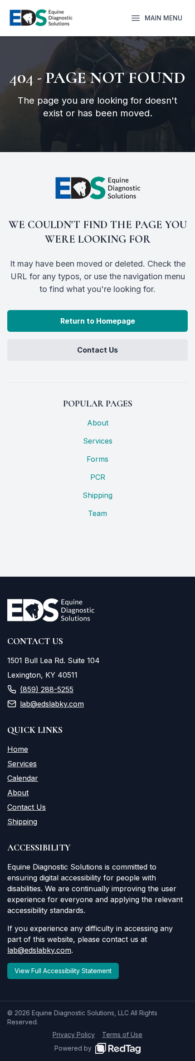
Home (17, 749)
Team (97, 513)
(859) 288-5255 (46, 689)
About (97, 422)
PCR (97, 477)
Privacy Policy (74, 1034)
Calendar (22, 778)
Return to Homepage (97, 320)
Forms (97, 459)
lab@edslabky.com (52, 703)
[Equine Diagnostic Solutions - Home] (40, 18)
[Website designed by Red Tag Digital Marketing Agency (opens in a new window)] (118, 1048)
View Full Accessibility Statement (63, 971)
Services (97, 440)
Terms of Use (122, 1034)
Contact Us (97, 349)
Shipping (97, 495)
